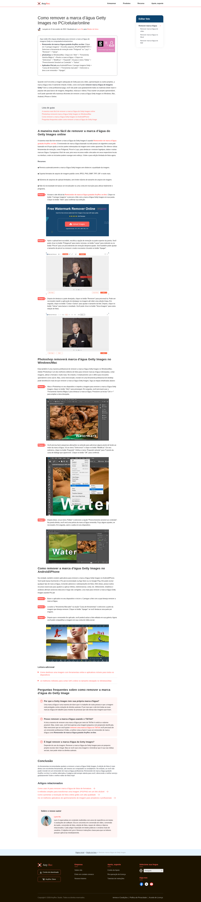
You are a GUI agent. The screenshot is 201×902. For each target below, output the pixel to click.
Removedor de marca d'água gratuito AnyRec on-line (63, 44)
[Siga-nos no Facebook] (141, 884)
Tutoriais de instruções (116, 878)
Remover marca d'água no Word (149, 36)
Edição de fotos (92, 29)
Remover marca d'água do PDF (149, 42)
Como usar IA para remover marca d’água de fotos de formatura (64, 788)
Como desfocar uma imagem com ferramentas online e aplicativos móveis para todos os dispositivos (77, 673)
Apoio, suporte (157, 3)
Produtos (126, 3)
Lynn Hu (80, 29)
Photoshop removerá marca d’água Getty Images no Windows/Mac (66, 114)
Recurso (141, 3)
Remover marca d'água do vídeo (149, 30)
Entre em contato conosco (84, 874)
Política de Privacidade (138, 897)
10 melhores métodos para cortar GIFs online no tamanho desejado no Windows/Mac (76, 681)
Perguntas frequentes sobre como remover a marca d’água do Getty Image (69, 119)
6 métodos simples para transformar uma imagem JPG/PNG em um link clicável (71, 792)
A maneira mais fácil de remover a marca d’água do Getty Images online (68, 111)
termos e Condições (120, 897)
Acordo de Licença (156, 897)
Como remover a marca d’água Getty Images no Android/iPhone (65, 117)
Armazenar (111, 3)
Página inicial (79, 852)
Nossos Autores (80, 878)
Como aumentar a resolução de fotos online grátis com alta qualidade (67, 795)
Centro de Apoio (114, 870)
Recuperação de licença (117, 874)
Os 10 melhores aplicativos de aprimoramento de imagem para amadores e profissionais (75, 798)
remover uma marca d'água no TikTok (85, 727)
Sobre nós (78, 870)
